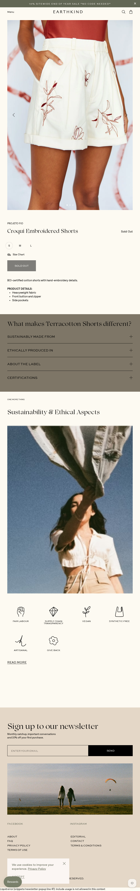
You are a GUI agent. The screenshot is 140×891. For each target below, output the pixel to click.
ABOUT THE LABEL (24, 364)
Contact (77, 841)
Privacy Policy (18, 845)
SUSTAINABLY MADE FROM (31, 336)
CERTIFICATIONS (22, 377)
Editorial (78, 836)
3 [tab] (72, 205)
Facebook (15, 823)
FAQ (10, 841)
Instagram (78, 823)
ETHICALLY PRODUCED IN (30, 350)
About (12, 836)
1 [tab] (67, 205)
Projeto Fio (15, 223)
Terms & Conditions (86, 845)
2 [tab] (70, 205)
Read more (17, 662)
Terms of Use (17, 850)
